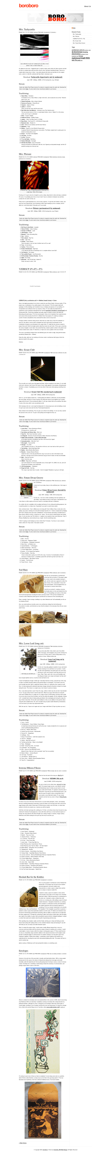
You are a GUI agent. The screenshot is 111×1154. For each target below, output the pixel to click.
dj (50, 770)
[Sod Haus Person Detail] (61, 623)
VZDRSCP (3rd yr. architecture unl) (27, 300)
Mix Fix (60, 775)
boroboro (28, 5)
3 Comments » (53, 32)
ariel (33, 953)
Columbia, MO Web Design (60, 1149)
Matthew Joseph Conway (45, 300)
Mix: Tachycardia (27, 29)
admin (37, 352)
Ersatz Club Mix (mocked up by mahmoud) (47, 392)
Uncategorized (47, 32)
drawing (54, 953)
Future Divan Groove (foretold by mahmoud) (54, 491)
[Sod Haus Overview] (25, 636)
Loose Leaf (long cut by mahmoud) (56, 660)
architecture (54, 271)
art (52, 953)
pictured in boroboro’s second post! (55, 310)
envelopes (59, 953)
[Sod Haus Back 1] (49, 623)
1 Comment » (49, 879)
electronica (59, 156)
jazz (60, 480)
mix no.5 (59, 784)
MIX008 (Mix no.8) (56, 778)
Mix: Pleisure (25, 153)
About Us (87, 6)
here (27, 89)
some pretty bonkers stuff (53, 1007)
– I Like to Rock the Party (33, 437)
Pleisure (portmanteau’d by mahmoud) (46, 208)
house (56, 352)
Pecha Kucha (63, 797)
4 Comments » (47, 648)
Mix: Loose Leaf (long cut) (31, 643)
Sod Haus (23, 569)
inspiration (74, 56)
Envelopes (23, 950)
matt (36, 271)
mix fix (60, 770)
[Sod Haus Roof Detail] (25, 623)
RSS (74, 28)
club (54, 352)
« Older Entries (22, 1143)
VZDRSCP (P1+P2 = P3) (30, 268)
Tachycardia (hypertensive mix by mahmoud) (46, 77)
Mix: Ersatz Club (27, 349)
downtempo (54, 156)
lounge (63, 156)
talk (81, 60)
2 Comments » (28, 158)
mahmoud (36, 32)
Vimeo (55, 300)
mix (24, 158)
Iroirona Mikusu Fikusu (30, 767)
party (65, 352)
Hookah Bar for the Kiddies (31, 876)
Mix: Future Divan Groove (31, 477)
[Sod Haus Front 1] (37, 623)
